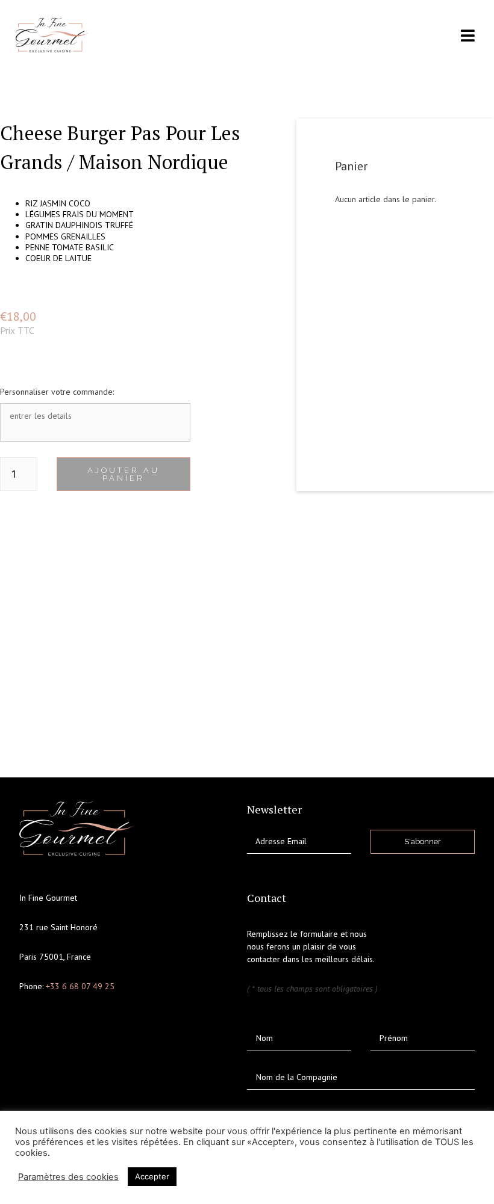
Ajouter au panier (123, 474)
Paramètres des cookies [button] (68, 1177)
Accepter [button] (152, 1176)
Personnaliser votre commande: (57, 391)
